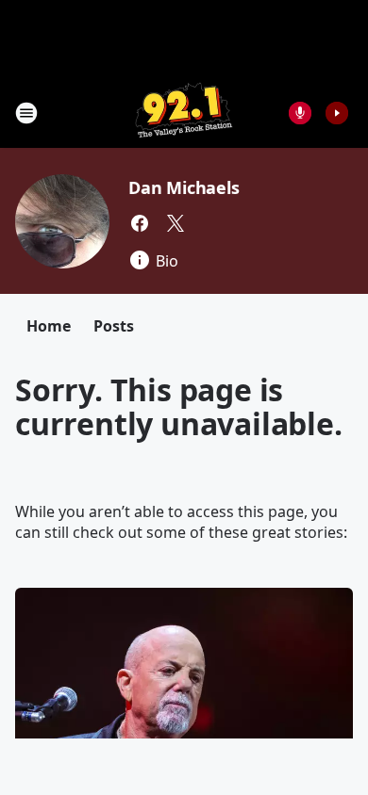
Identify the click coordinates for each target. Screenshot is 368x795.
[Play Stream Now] (337, 113)
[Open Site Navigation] (26, 113)
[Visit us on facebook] (139, 223)
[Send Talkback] (300, 113)
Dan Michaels (184, 187)
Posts (113, 326)
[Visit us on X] (175, 223)
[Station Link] (184, 112)
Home (48, 326)
